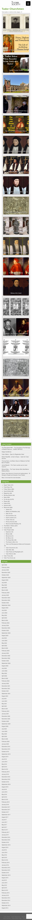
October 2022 (5, 661)
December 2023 (6, 628)
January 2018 (5, 804)
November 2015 (6, 870)
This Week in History (9, 526)
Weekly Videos (25, 917)
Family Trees (9, 519)
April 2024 (4, 618)
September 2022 (6, 663)
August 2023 (5, 635)
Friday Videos (7, 489)
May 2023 (4, 643)
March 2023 (5, 648)
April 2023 (4, 645)
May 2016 (4, 855)
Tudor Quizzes (7, 918)
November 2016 (6, 840)
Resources (6, 507)
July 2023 (4, 638)
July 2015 (4, 880)
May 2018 (4, 794)
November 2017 (6, 809)
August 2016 (5, 847)
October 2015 (5, 872)
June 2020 (4, 731)
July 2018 (4, 789)
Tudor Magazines (15, 917)
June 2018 (4, 792)
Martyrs (8, 534)
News (5, 497)
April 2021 (4, 706)
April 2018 (4, 797)
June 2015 (4, 882)
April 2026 (4, 565)
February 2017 (5, 832)
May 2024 (4, 615)
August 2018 (5, 787)
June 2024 (4, 613)
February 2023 (5, 650)
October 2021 (5, 691)
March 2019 (5, 769)
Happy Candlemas (6, 452)
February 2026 (5, 567)
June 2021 (4, 701)
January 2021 (5, 713)
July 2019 (4, 759)
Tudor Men (8, 550)
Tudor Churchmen (10, 547)
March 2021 (5, 708)
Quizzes (6, 505)
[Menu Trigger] (28, 3)
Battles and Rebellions (11, 511)
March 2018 (5, 799)
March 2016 (5, 860)
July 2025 (4, 582)
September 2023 (6, 633)
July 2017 (4, 819)
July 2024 (4, 610)
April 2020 (4, 736)
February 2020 (5, 741)
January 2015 (5, 895)
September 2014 (6, 905)
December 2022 (6, 655)
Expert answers (10, 517)
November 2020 (6, 719)
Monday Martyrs (8, 495)
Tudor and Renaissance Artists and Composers (18, 544)
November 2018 (6, 779)
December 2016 (6, 837)
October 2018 (5, 782)
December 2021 (6, 686)
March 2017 (5, 829)
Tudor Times (7, 556)
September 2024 (6, 605)
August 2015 (5, 877)
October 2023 (5, 630)
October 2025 (5, 575)
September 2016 (6, 845)
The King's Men (10, 540)
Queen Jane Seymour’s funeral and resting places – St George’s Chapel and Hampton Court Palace (16, 474)
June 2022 (4, 671)
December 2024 (6, 597)
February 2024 (5, 623)
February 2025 (5, 592)
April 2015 (4, 888)
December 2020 (6, 716)
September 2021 (6, 693)
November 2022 (6, 658)
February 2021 (5, 711)
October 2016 (5, 842)
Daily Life (8, 513)
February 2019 (5, 771)
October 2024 (5, 602)
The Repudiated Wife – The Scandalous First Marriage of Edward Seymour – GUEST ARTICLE (16, 448)
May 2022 (4, 673)
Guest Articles (7, 491)
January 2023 (5, 653)
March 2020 (5, 739)
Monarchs (8, 536)
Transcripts (7, 528)
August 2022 (5, 666)
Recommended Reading (12, 523)
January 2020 (5, 744)
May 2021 (4, 703)
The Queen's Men (10, 542)
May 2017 (4, 824)
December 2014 (6, 898)
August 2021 (5, 696)
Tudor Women (9, 554)
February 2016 (5, 862)
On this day (7, 499)
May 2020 (4, 734)
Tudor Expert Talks (17, 918)
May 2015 (4, 885)
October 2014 (5, 903)
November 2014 (6, 900)
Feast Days (7, 487)
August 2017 (5, 817)
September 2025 (6, 577)
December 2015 (6, 867)
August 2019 (5, 756)
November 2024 (6, 600)
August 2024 (5, 608)
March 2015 (5, 890)
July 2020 (4, 729)
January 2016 (5, 865)
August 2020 (5, 726)
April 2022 (4, 676)
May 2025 (4, 585)
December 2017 (6, 807)
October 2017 (5, 812)
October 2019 (5, 751)
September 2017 (6, 814)
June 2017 (4, 822)
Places (5, 501)
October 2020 (5, 721)
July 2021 (4, 698)
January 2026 (5, 570)
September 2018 (6, 784)
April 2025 (4, 587)
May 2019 (4, 764)
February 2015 (5, 893)
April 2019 (4, 766)
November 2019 (6, 749)
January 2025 (5, 595)
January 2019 (5, 774)
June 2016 (4, 852)
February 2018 (5, 802)
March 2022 (5, 678)
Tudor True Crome (8, 558)
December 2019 (6, 746)
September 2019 (6, 754)
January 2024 (5, 625)
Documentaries (10, 515)
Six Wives (8, 538)
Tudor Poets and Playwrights (13, 552)
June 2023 (4, 640)
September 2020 (6, 724)
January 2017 (5, 835)
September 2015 (6, 875)
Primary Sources (10, 521)
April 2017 (4, 827)
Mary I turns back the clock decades (11, 477)
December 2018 (6, 777)
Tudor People (7, 530)
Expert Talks (7, 485)
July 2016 (4, 850)
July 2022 (4, 668)
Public (5, 503)
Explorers (8, 532)
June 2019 (4, 761)
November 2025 (6, 572)
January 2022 (5, 683)
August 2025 (5, 580)
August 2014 (5, 908)
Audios (7, 509)
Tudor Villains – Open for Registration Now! (13, 454)
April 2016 (4, 857)
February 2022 (5, 681)
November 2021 (6, 688)
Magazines (6, 493)
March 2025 (5, 590)
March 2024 (5, 620)
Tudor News (7, 917)
